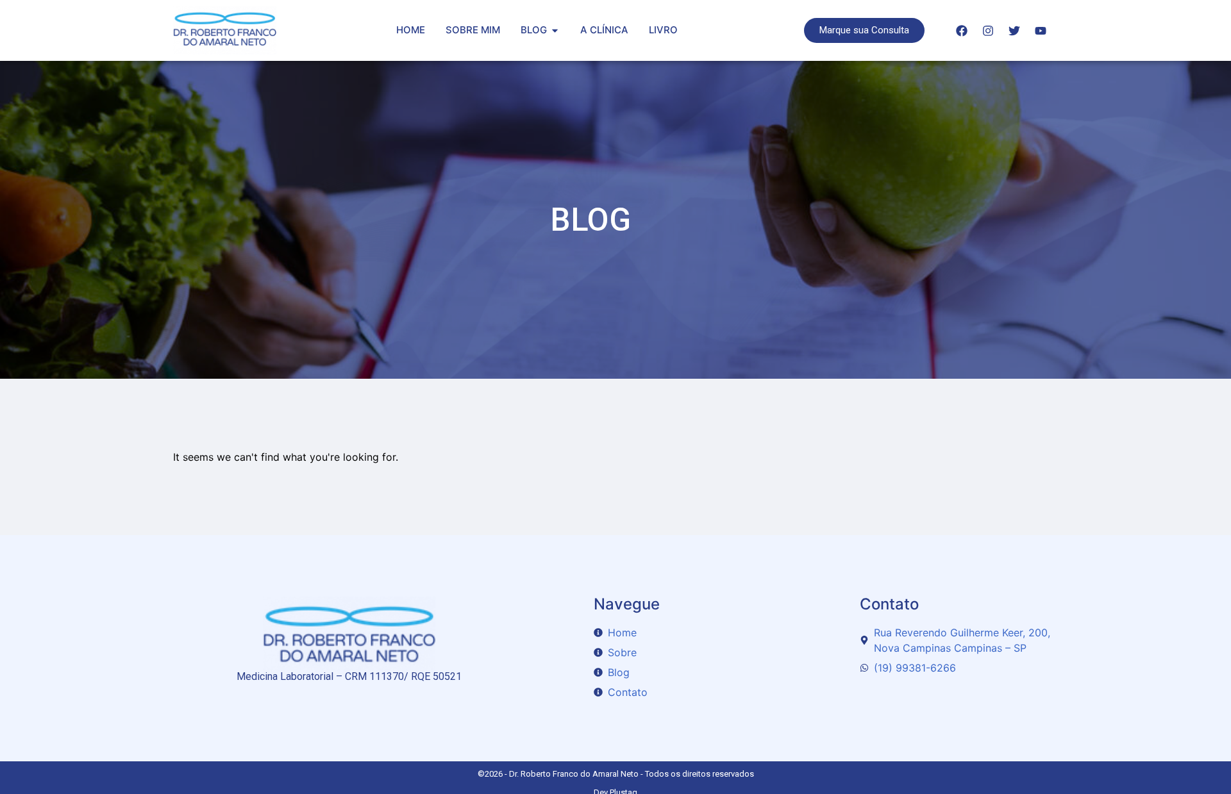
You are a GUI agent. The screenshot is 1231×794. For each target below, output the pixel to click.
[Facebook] (961, 30)
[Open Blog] (555, 30)
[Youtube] (1040, 30)
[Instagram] (988, 30)
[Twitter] (1014, 30)
